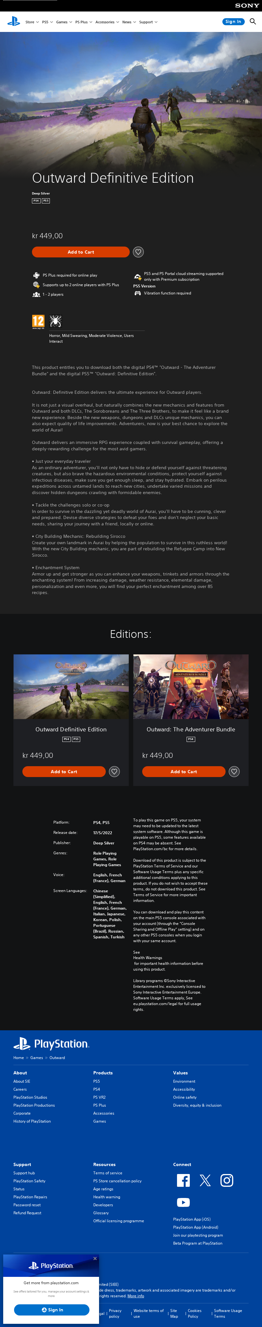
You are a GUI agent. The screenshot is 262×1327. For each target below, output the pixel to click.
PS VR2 (99, 1097)
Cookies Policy (195, 1313)
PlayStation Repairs (30, 1197)
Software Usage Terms (228, 1313)
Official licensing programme (118, 1221)
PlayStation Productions (34, 1105)
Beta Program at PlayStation (197, 1243)
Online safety (184, 1097)
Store (30, 21)
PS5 (45, 21)
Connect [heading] (182, 1164)
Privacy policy (115, 1313)
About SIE (21, 1081)
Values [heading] (180, 1073)
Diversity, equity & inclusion (197, 1105)
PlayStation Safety (29, 1181)
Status (19, 1189)
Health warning (106, 1197)
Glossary (101, 1213)
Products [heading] (103, 1073)
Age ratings (103, 1189)
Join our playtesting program (198, 1235)
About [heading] (20, 1073)
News (126, 21)
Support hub (24, 1173)
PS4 (96, 1089)
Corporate (22, 1113)
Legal (99, 1313)
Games (61, 21)
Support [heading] (22, 1164)
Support (146, 21)
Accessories (105, 21)
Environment (184, 1081)
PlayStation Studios (30, 1097)
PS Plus (81, 21)
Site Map (174, 1313)
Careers (20, 1089)
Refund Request (27, 1213)
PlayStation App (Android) (195, 1227)
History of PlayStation (32, 1121)
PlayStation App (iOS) (192, 1219)
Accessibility (184, 1089)
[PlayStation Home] (14, 21)
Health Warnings (147, 957)
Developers (103, 1205)
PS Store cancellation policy (117, 1181)
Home (18, 1057)
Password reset (27, 1205)
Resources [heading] (104, 1164)
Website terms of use (149, 1313)
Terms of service (107, 1173)
